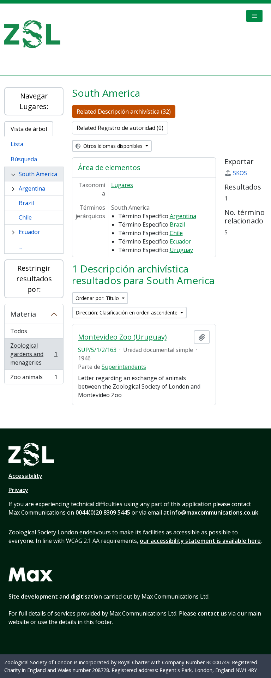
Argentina (32, 188)
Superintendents (124, 367)
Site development (33, 596)
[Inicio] (35, 34)
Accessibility (25, 476)
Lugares (122, 185)
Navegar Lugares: (33, 101)
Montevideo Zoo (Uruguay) (122, 337)
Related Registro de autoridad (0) (120, 128)
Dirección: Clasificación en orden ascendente (127, 312)
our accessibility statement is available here (200, 541)
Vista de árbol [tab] (29, 129)
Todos (18, 331)
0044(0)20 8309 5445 (103, 512)
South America (38, 174)
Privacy (18, 490)
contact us (212, 613)
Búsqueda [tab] (24, 159)
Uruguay (181, 250)
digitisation (86, 596)
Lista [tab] (17, 144)
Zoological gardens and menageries (34, 354)
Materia (23, 314)
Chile (25, 217)
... (20, 246)
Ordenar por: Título (98, 298)
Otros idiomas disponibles (113, 146)
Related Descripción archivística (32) (124, 111)
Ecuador (29, 232)
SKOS (240, 173)
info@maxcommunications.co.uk (214, 512)
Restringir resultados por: (34, 278)
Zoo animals (34, 378)
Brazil (26, 203)
